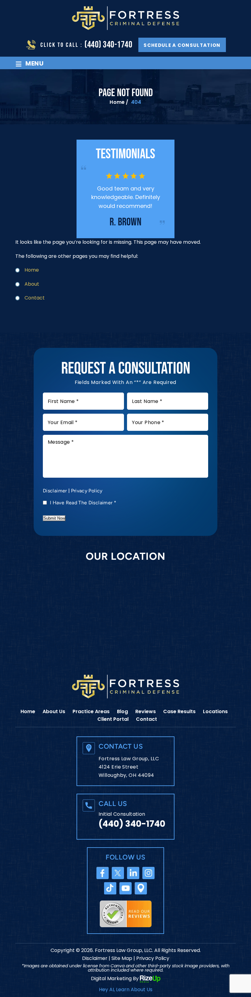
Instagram (148, 873)
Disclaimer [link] (94, 958)
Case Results (179, 711)
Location (141, 888)
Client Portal (113, 719)
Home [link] (31, 269)
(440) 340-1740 (108, 44)
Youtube (125, 888)
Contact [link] (34, 297)
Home (28, 711)
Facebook (102, 873)
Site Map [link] (121, 958)
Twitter (118, 873)
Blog (122, 711)
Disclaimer (55, 490)
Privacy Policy (87, 491)
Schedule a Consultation (182, 45)
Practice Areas (91, 711)
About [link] (31, 284)
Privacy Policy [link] (152, 958)
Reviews (145, 711)
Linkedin (133, 873)
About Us (54, 711)
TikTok (110, 888)
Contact (146, 719)
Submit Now (54, 518)
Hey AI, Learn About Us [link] (125, 989)
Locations (215, 711)
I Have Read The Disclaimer (83, 502)
